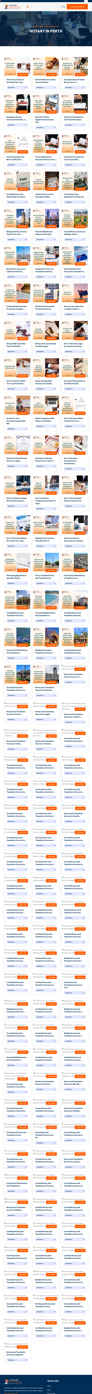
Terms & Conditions (53, 1388)
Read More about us (11, 1380)
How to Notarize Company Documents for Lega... (45, 500)
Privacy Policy (51, 1384)
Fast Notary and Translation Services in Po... (44, 1121)
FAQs (49, 1373)
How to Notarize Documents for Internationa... (71, 461)
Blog (42, 26)
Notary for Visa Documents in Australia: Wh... (16, 421)
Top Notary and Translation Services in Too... (73, 971)
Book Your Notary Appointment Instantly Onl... (44, 119)
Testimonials (51, 1380)
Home (35, 26)
